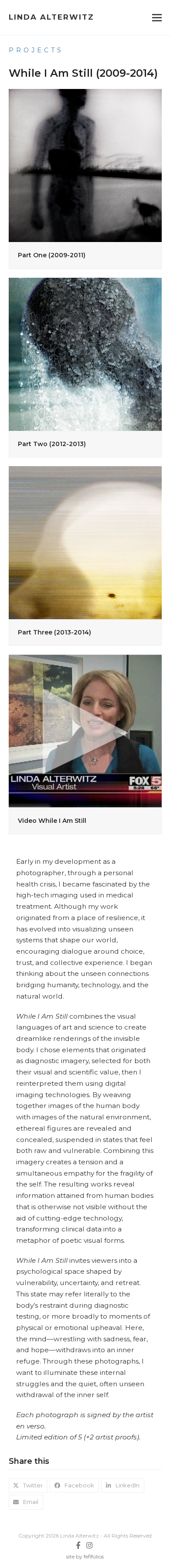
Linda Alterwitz (51, 17)
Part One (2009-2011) (51, 255)
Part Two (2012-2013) (52, 444)
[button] (157, 17)
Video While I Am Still (52, 821)
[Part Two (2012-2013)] (85, 353)
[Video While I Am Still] (85, 730)
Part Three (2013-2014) (54, 632)
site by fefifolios (85, 1556)
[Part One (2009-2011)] (85, 164)
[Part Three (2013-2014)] (85, 542)
